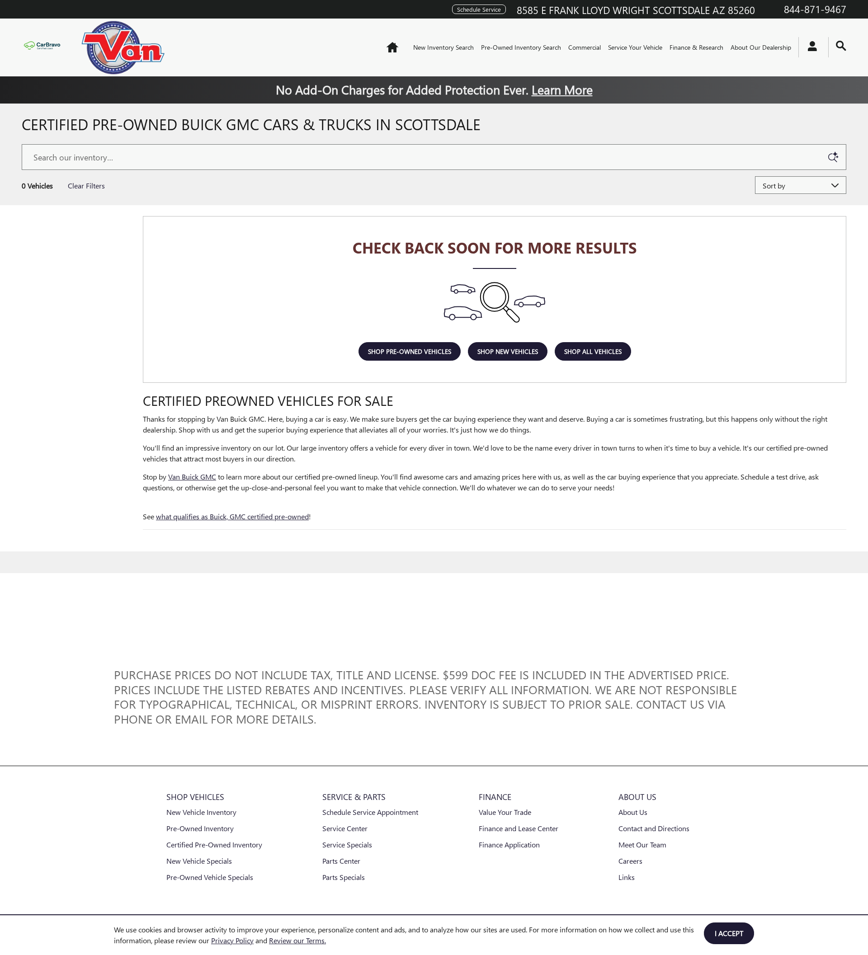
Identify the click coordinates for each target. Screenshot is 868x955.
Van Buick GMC (192, 476)
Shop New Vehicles (507, 351)
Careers (630, 861)
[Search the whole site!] (841, 46)
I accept (729, 933)
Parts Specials (343, 877)
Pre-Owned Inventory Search (521, 47)
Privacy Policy (232, 940)
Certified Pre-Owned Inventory (214, 844)
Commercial (584, 47)
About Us (632, 812)
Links (626, 877)
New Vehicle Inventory (201, 812)
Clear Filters (86, 185)
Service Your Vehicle (635, 47)
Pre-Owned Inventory (200, 828)
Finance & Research (696, 47)
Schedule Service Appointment (370, 812)
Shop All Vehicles (593, 351)
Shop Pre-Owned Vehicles (409, 351)
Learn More (562, 89)
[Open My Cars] (810, 47)
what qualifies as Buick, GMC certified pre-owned (232, 516)
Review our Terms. (297, 940)
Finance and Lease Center (518, 828)
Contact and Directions (653, 828)
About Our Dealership (761, 47)
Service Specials (347, 844)
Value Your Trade (505, 812)
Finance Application (509, 844)
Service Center (345, 828)
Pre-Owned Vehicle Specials (209, 877)
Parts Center (341, 861)
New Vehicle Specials (199, 861)
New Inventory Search (443, 47)
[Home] (44, 47)
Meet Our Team (642, 844)
